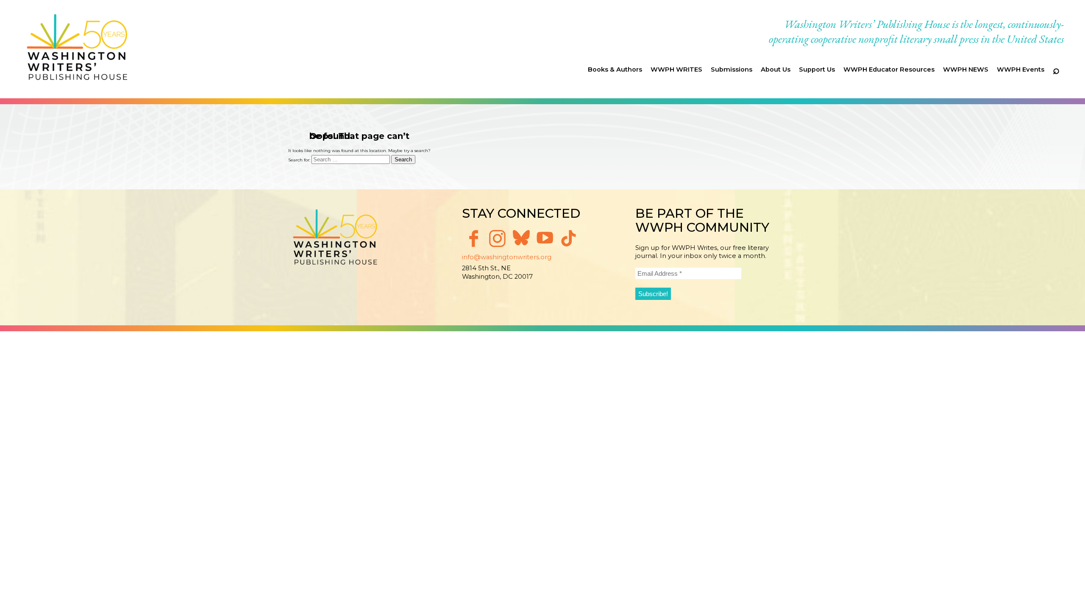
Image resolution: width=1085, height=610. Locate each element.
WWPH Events (1020, 69)
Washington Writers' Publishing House (77, 49)
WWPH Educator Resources (889, 69)
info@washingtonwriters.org (506, 257)
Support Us (817, 69)
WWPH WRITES (676, 69)
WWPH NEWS (965, 69)
